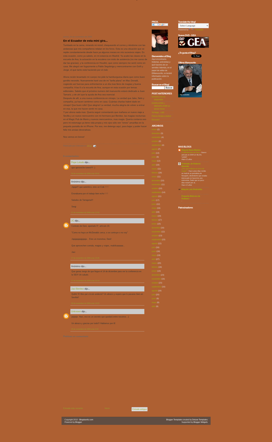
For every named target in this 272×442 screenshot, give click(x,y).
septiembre (156, 145)
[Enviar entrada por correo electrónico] (94, 146)
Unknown (76, 311)
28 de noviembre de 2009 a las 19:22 (85, 303)
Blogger (78, 422)
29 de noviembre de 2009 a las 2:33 (84, 329)
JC (72, 220)
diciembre (156, 133)
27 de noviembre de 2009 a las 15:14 (85, 281)
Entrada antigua (139, 409)
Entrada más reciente (73, 408)
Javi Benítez (77, 288)
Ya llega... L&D (158, 112)
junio (154, 157)
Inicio (107, 408)
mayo (154, 161)
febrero (155, 173)
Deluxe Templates (200, 420)
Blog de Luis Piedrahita (191, 189)
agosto (155, 149)
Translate (199, 30)
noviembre (156, 137)
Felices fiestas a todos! (161, 116)
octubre (155, 141)
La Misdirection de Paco (190, 152)
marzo (154, 169)
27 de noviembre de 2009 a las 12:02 (85, 212)
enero (154, 129)
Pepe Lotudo (77, 162)
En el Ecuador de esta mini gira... (85, 40)
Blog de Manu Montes (191, 150)
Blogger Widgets (200, 422)
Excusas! (155, 120)
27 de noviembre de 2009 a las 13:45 (85, 258)
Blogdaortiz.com (86, 420)
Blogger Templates (174, 420)
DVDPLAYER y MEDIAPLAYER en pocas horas (161, 106)
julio (153, 153)
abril (154, 165)
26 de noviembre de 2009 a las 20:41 (85, 173)
